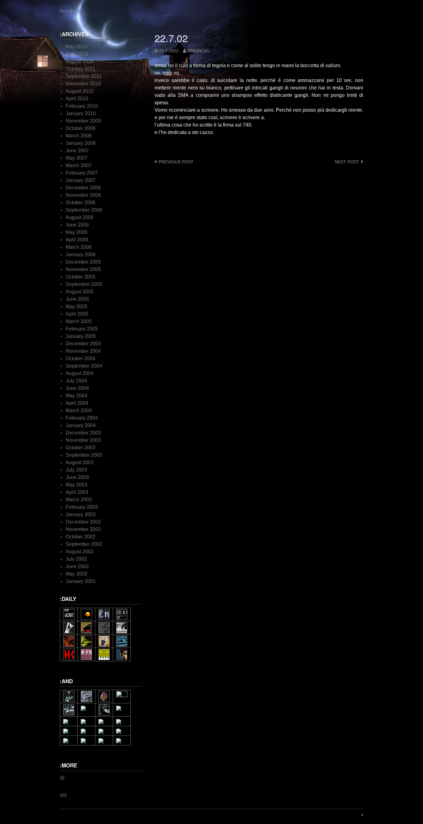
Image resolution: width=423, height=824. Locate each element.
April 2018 (77, 54)
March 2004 (79, 410)
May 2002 (76, 573)
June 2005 (77, 299)
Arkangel (198, 51)
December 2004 (83, 343)
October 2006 (80, 202)
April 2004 (77, 403)
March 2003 (79, 499)
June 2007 (77, 150)
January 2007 (81, 180)
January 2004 (81, 425)
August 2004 (80, 373)
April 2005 (77, 314)
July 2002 (76, 559)
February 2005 (82, 328)
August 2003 (80, 462)
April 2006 (77, 239)
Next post (347, 162)
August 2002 (80, 551)
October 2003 (80, 447)
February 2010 (82, 106)
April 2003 (77, 492)
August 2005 (80, 291)
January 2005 (81, 336)
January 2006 (81, 254)
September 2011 (84, 76)
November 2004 (83, 351)
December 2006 (83, 187)
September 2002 (84, 544)
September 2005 (84, 284)
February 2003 (82, 507)
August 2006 (80, 217)
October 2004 (80, 358)
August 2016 (80, 61)
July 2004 (76, 380)
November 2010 (83, 83)
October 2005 (80, 276)
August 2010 (80, 91)
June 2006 (77, 224)
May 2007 (76, 158)
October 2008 (80, 128)
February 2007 (82, 172)
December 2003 (83, 432)
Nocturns (71, 11)
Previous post (176, 162)
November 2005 (83, 269)
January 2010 (81, 113)
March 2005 (79, 321)
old (63, 795)
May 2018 (76, 46)
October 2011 (80, 68)
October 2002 (80, 536)
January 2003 (81, 514)
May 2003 (76, 484)
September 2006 (84, 210)
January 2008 (81, 143)
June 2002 (77, 566)
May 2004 (76, 395)
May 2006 (76, 232)
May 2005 (76, 306)
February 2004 (82, 418)
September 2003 (84, 455)
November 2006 (83, 195)
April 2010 (77, 98)
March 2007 (79, 165)
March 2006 (79, 247)
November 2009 (83, 120)
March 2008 (79, 135)
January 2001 (81, 581)
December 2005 (83, 262)
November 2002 (83, 529)
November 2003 (83, 440)
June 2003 (77, 477)
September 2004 (84, 366)
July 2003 (76, 469)
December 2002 (83, 521)
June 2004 (77, 388)
